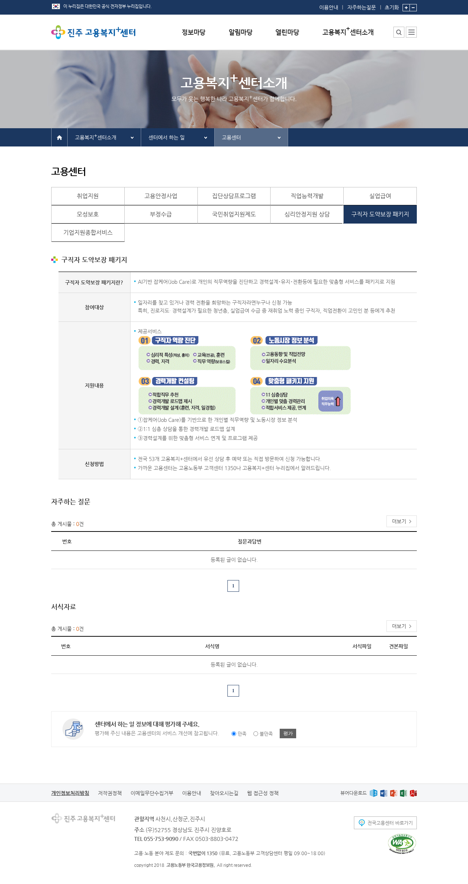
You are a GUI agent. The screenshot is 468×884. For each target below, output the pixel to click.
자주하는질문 (361, 7)
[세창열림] (402, 844)
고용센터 (231, 137)
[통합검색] (398, 32)
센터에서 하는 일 (166, 137)
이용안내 (328, 7)
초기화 (392, 7)
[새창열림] (373, 793)
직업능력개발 (307, 196)
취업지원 (88, 196)
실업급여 (380, 196)
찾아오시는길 (224, 793)
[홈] (59, 137)
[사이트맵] (411, 32)
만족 (242, 733)
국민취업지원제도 (234, 214)
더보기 (399, 521)
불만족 (266, 733)
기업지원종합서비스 (88, 232)
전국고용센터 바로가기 (390, 823)
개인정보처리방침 (70, 793)
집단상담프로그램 (234, 196)
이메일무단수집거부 (152, 793)
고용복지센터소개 (95, 136)
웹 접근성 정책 (263, 793)
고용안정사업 (160, 196)
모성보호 (88, 214)
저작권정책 (110, 793)
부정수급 (161, 214)
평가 (288, 733)
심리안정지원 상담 (307, 214)
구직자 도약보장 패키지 (380, 214)
